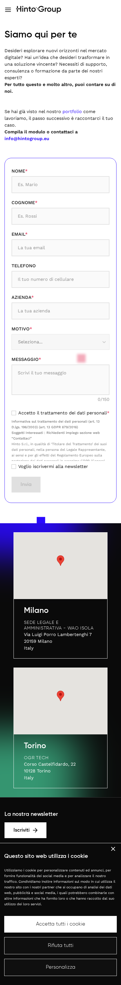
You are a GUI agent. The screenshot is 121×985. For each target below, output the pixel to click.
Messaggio (26, 359)
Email (20, 234)
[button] (60, 560)
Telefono (24, 265)
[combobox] (18, 342)
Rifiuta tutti (60, 945)
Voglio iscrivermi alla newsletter (53, 466)
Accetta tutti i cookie (60, 924)
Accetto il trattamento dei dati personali (63, 413)
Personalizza (60, 967)
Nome (20, 171)
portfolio (72, 111)
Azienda (23, 297)
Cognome (24, 202)
